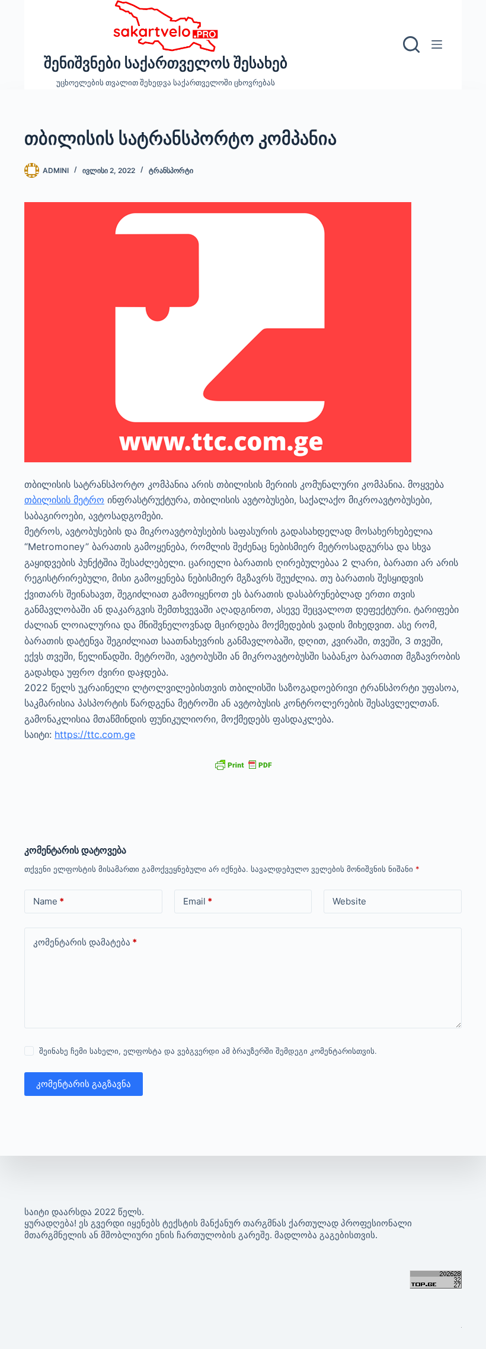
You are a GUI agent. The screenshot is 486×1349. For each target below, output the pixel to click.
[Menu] (436, 44)
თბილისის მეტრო (64, 500)
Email (197, 901)
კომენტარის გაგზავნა (83, 1083)
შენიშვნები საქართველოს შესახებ (165, 63)
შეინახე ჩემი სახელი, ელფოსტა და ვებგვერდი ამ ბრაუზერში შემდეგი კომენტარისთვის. (208, 1051)
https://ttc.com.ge (95, 734)
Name (48, 901)
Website (349, 901)
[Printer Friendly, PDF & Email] (243, 763)
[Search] (411, 44)
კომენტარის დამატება (85, 942)
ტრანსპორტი (171, 170)
